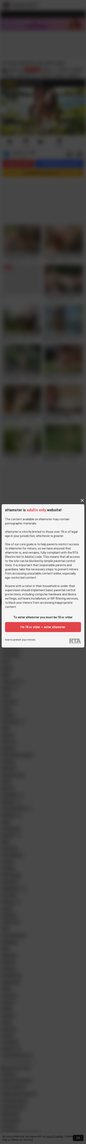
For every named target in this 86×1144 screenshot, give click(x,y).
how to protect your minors (20, 640)
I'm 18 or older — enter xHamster (43, 627)
